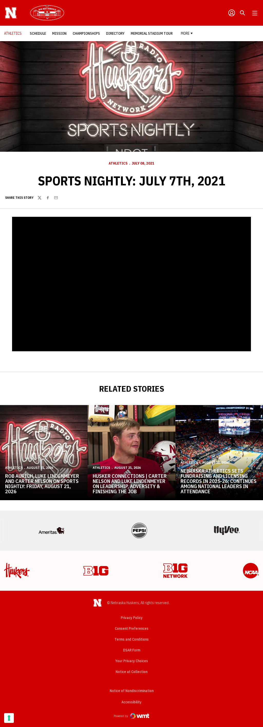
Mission (61, 33)
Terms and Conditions (132, 639)
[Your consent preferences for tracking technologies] (9, 718)
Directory (117, 33)
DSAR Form (131, 650)
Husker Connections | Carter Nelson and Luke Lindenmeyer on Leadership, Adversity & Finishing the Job (130, 483)
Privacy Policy (132, 617)
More (185, 33)
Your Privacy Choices (131, 661)
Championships (87, 33)
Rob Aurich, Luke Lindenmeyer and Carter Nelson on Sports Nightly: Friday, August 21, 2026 (42, 483)
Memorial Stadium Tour (151, 33)
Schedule (39, 33)
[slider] (99, 344)
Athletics (118, 163)
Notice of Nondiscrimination (132, 690)
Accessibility (131, 701)
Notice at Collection (131, 671)
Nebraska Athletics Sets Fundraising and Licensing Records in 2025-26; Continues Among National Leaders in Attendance (219, 481)
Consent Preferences (131, 628)
